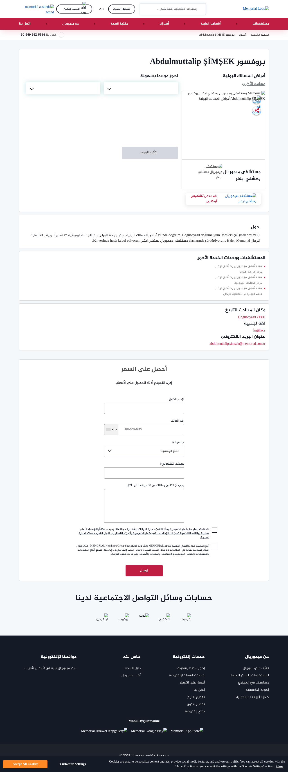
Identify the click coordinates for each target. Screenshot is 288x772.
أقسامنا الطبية (210, 23)
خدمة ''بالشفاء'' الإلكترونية (187, 675)
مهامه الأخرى (253, 84)
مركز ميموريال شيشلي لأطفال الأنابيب (50, 668)
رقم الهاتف (148, 425)
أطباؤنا (164, 23)
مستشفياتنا (260, 23)
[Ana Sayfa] (256, 9)
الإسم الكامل (176, 399)
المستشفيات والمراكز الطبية (250, 675)
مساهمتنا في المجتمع (253, 683)
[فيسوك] (185, 618)
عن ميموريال (70, 23)
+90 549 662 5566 (32, 35)
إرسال (144, 570)
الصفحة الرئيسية (260, 35)
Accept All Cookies (25, 764)
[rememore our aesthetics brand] (36, 9)
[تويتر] (144, 618)
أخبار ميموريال (131, 675)
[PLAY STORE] (149, 731)
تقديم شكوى (196, 704)
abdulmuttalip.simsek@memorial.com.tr (237, 344)
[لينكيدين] (102, 618)
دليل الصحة (133, 668)
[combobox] (141, 88)
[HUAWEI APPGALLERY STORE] (106, 731)
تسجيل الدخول (121, 9)
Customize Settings (73, 764)
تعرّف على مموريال (256, 668)
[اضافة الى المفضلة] (256, 99)
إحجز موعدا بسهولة (191, 668)
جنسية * (172, 447)
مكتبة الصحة (119, 23)
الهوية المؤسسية (257, 690)
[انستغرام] (164, 618)
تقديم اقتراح (196, 697)
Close (279, 766)
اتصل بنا (25, 23)
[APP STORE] (189, 731)
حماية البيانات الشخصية (252, 697)
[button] (145, 9)
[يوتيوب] (123, 618)
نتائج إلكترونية (195, 711)
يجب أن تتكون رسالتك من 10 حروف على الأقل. (155, 485)
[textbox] (141, 88)
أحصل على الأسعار (192, 683)
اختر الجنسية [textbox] (170, 451)
